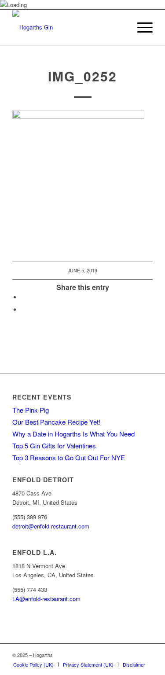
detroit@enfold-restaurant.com (50, 526)
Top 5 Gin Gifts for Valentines (54, 445)
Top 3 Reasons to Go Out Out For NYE (68, 457)
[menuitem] (140, 27)
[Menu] (140, 27)
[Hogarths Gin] (68, 27)
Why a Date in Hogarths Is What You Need (73, 433)
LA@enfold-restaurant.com (46, 598)
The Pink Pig (30, 410)
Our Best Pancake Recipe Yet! (56, 421)
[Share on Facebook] (23, 297)
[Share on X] (23, 309)
